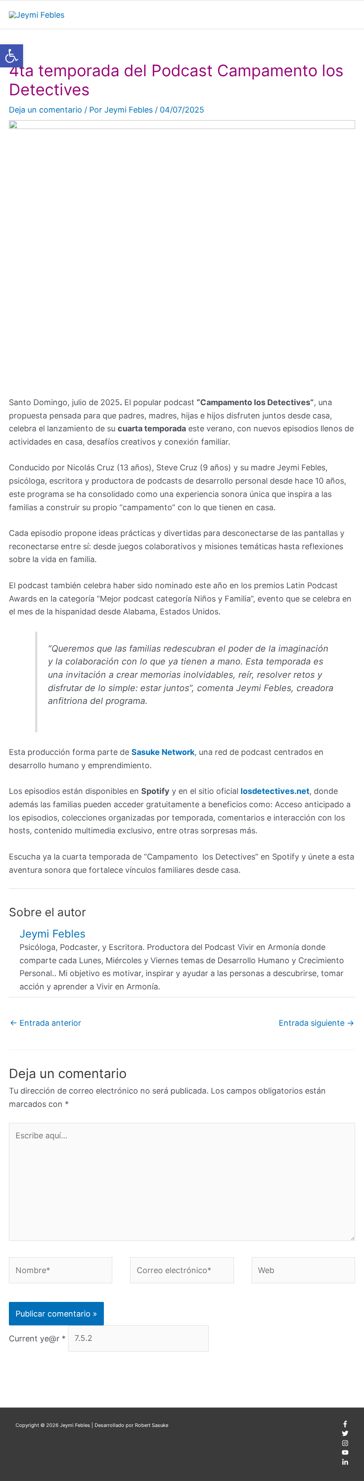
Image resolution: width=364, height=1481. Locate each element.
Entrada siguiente (316, 1023)
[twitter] (345, 1435)
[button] (11, 55)
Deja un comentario (45, 109)
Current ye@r (37, 1338)
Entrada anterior (45, 1023)
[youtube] (345, 1454)
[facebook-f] (345, 1425)
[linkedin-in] (345, 1464)
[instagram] (345, 1445)
